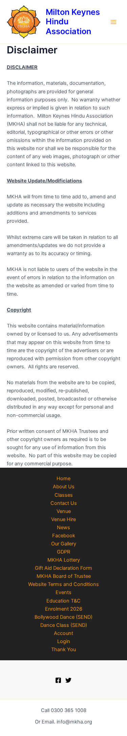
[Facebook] (58, 680)
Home (63, 478)
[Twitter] (68, 680)
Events (63, 592)
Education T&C (63, 601)
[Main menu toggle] (113, 21)
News (63, 527)
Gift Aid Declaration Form (63, 568)
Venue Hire (63, 519)
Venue (64, 511)
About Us (64, 487)
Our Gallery (63, 544)
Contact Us (63, 503)
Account (63, 633)
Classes (64, 495)
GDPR (63, 552)
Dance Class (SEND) (63, 625)
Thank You (63, 649)
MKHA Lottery (63, 560)
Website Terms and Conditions (63, 584)
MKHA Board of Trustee (64, 576)
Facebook (63, 536)
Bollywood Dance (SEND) (63, 617)
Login (63, 641)
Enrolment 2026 (63, 609)
